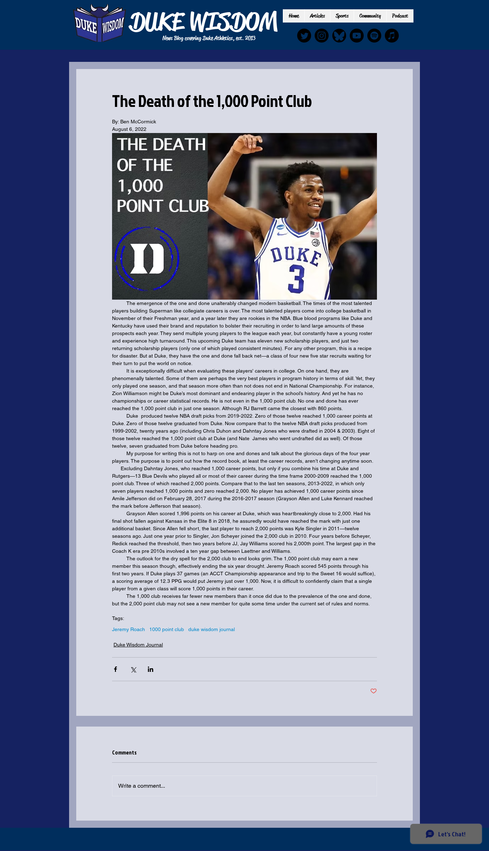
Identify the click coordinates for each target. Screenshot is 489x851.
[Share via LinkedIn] (150, 669)
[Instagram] (322, 36)
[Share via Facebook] (115, 669)
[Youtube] (357, 36)
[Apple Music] (392, 36)
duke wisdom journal (211, 629)
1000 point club (166, 629)
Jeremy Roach (128, 629)
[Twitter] (304, 36)
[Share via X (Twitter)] (133, 669)
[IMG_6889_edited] (339, 36)
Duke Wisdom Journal (138, 645)
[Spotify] (374, 36)
